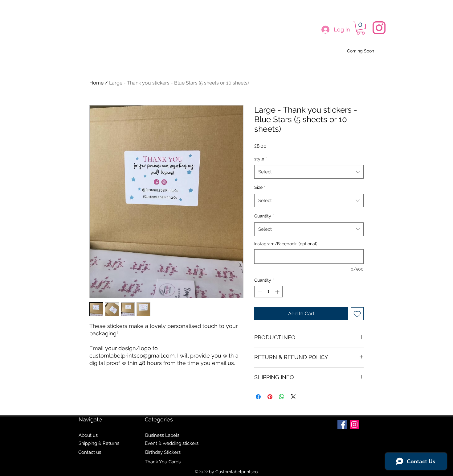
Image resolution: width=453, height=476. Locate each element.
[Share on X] (293, 396)
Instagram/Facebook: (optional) (285, 243)
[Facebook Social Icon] (342, 424)
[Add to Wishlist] (357, 313)
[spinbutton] (268, 291)
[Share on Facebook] (258, 396)
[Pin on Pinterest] (270, 396)
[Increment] (278, 291)
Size (259, 187)
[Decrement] (259, 291)
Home (96, 83)
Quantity (264, 215)
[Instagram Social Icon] (354, 424)
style (260, 158)
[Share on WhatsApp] (281, 396)
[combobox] (309, 172)
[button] (360, 28)
